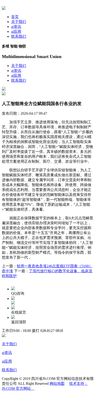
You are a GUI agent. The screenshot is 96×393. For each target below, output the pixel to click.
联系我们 (18, 36)
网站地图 (57, 384)
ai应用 (16, 31)
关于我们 (18, 22)
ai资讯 (16, 27)
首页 (15, 17)
